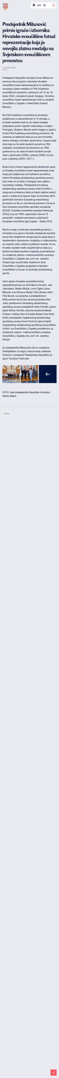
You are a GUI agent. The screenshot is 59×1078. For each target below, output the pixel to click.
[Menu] (54, 5)
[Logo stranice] (5, 7)
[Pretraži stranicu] (44, 5)
